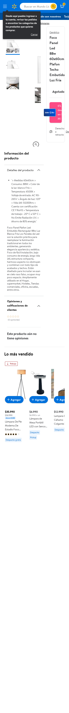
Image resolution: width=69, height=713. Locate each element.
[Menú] (5, 6)
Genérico (54, 32)
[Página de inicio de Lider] (14, 6)
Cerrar (34, 34)
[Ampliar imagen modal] (36, 144)
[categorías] (53, 6)
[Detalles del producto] (39, 170)
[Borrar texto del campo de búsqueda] (47, 6)
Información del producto (16, 155)
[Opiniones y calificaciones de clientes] (39, 304)
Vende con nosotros (48, 16)
